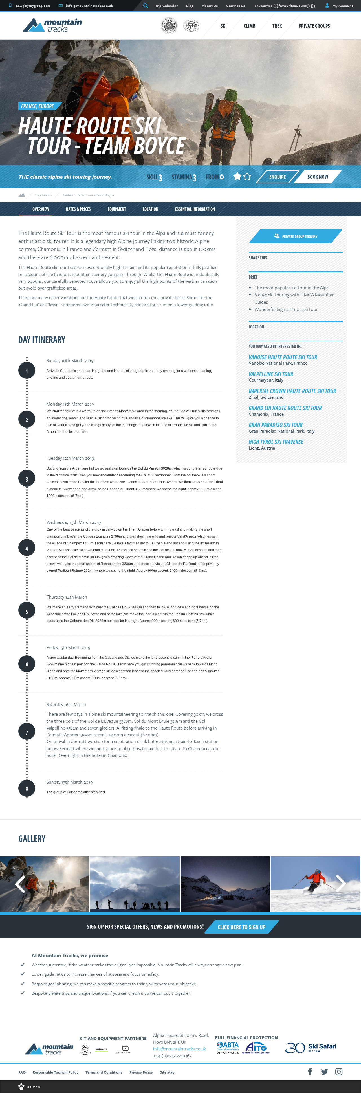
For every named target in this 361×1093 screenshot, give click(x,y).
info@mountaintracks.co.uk (179, 1048)
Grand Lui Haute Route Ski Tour (285, 407)
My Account (343, 5)
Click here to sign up (242, 926)
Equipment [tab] (117, 209)
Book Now (317, 176)
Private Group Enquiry (300, 236)
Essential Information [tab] (195, 209)
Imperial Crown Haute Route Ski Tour (292, 390)
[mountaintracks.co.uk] (52, 25)
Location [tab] (150, 209)
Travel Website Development (180, 1086)
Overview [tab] (40, 209)
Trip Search (43, 195)
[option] (134, 884)
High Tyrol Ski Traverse (276, 441)
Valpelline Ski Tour (271, 373)
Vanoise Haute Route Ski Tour (283, 356)
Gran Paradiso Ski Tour (276, 424)
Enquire (277, 176)
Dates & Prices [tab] (78, 209)
